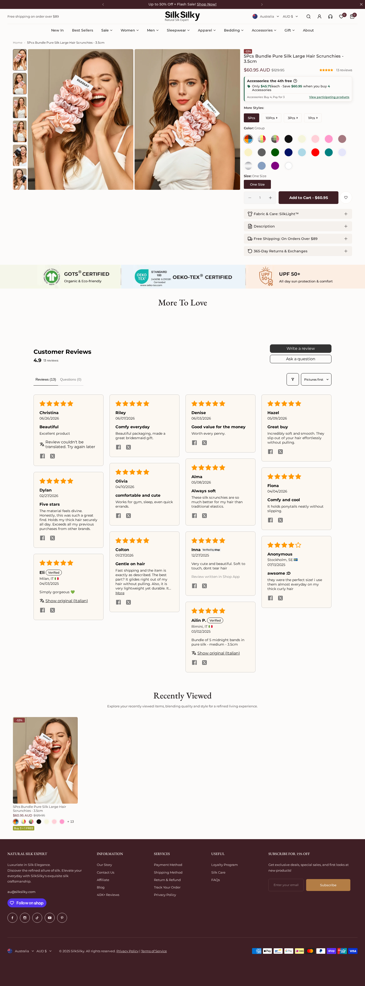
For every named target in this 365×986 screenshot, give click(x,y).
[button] (327, 70)
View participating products (329, 97)
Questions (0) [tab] (70, 379)
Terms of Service (154, 951)
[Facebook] (12, 918)
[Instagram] (25, 918)
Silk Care (218, 872)
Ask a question (300, 359)
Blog (101, 887)
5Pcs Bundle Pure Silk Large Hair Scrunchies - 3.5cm (39, 809)
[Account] (319, 16)
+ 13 (70, 821)
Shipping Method (168, 872)
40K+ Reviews (108, 895)
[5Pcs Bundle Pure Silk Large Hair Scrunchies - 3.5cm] (45, 760)
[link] (330, 16)
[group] (81, 119)
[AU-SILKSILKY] (182, 16)
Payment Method (168, 865)
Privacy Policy (165, 895)
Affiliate (103, 880)
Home (17, 42)
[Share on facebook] (42, 456)
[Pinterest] (62, 918)
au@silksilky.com (21, 892)
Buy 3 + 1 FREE (23, 828)
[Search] (308, 16)
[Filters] (293, 379)
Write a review (301, 348)
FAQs (215, 880)
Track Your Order (167, 887)
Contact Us (105, 872)
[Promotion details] (295, 81)
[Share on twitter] (52, 457)
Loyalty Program (224, 865)
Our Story (104, 865)
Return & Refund (167, 880)
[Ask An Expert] (330, 16)
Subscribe (328, 885)
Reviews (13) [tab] (46, 379)
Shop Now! (207, 4)
